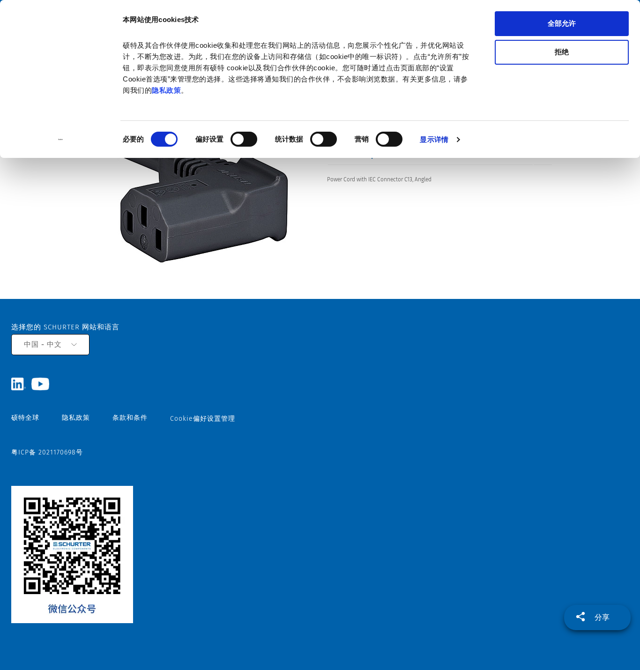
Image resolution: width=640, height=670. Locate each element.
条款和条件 (130, 418)
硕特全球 (25, 418)
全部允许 (562, 23)
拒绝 (562, 52)
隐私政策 (166, 90)
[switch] (244, 139)
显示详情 (434, 139)
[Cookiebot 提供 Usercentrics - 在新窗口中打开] (61, 140)
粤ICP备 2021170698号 (47, 452)
